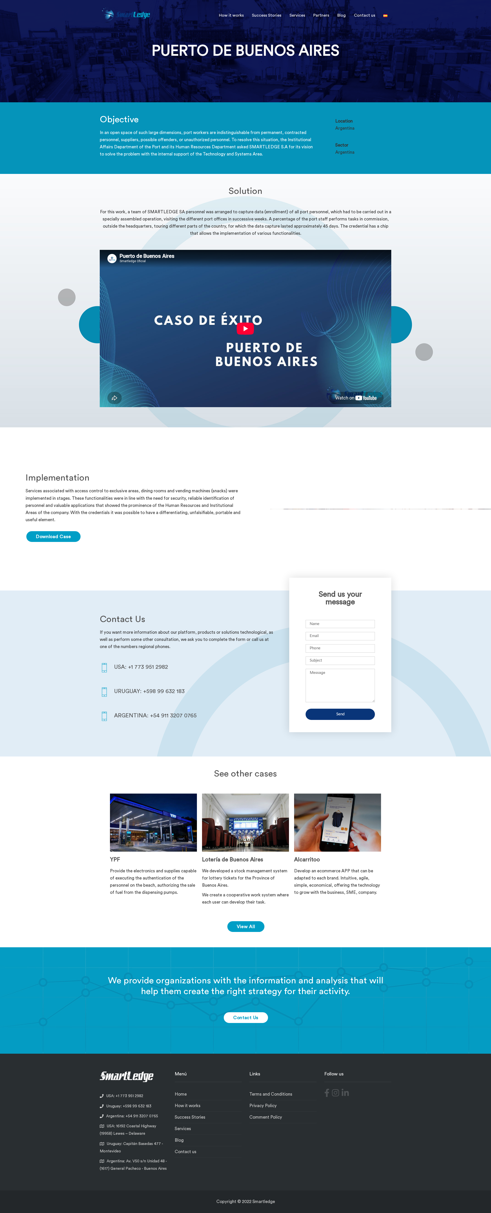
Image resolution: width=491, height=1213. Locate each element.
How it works (231, 15)
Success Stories (266, 15)
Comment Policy (265, 1117)
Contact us (364, 15)
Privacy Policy (263, 1106)
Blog (341, 15)
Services (297, 15)
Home (181, 1094)
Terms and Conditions (270, 1094)
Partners (321, 15)
